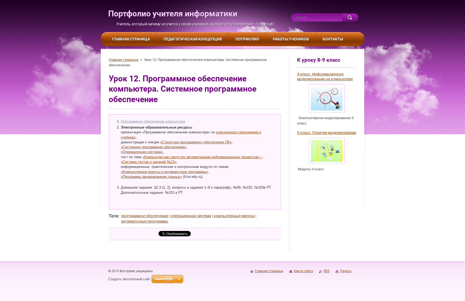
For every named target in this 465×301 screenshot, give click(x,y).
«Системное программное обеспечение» (153, 147)
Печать (345, 271)
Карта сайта (303, 271)
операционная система (191, 216)
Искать (350, 17)
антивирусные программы (144, 221)
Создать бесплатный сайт (129, 279)
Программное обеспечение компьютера (153, 121)
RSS (326, 271)
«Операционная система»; (142, 152)
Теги (113, 216)
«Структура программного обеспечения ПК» (196, 142)
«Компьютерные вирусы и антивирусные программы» (164, 172)
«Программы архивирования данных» (151, 177)
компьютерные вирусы (234, 216)
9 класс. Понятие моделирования (326, 132)
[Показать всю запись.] (327, 98)
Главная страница (123, 60)
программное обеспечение (144, 216)
